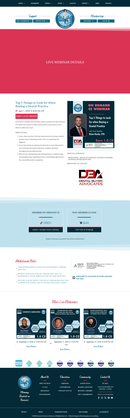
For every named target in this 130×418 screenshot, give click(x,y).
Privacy (24, 412)
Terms (41, 412)
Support (84, 3)
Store (60, 3)
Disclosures (83, 412)
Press (97, 3)
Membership (35, 3)
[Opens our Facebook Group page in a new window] (98, 397)
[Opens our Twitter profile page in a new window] (105, 397)
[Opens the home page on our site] (24, 382)
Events (47, 3)
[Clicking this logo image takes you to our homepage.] (65, 19)
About (21, 3)
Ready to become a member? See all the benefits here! (65, 239)
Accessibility (104, 412)
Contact (108, 3)
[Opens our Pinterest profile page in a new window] (108, 397)
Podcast (73, 3)
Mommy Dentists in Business (24, 396)
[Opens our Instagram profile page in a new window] (102, 397)
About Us (45, 377)
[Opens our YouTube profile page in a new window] (111, 397)
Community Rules (60, 412)
